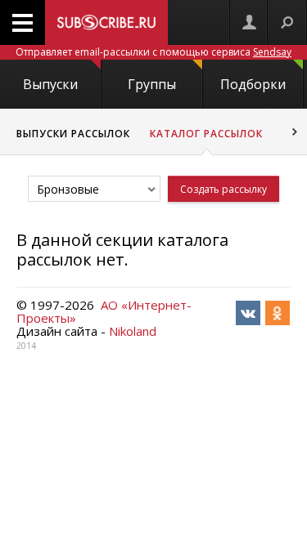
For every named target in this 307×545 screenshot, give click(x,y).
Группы (152, 84)
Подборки (253, 84)
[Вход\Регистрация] (248, 22)
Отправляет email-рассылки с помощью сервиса (153, 52)
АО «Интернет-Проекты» (104, 311)
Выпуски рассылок (73, 134)
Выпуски (50, 84)
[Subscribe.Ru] (106, 22)
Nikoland (132, 331)
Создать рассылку (223, 189)
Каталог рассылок (206, 134)
